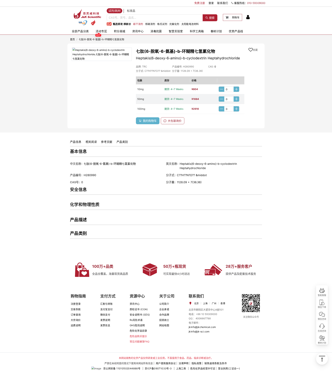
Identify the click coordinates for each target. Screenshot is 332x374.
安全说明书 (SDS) (140, 314)
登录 (211, 3)
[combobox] (155, 17)
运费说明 (76, 325)
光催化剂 (174, 23)
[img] (83, 23)
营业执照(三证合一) (229, 368)
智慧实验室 (176, 31)
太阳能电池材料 (190, 23)
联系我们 (222, 3)
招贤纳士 (164, 319)
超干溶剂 (138, 23)
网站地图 (164, 325)
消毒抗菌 (156, 31)
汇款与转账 (106, 303)
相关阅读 (91, 142)
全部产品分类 (80, 31)
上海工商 (181, 368)
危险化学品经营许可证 (202, 368)
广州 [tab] (214, 303)
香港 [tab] (222, 303)
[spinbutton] (228, 89)
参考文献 (106, 142)
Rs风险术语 (136, 319)
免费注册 (199, 3)
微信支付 (105, 314)
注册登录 (76, 303)
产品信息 (75, 142)
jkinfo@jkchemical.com (202, 327)
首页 (72, 39)
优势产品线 (236, 31)
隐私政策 (197, 363)
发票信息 (105, 325)
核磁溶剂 (150, 23)
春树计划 (216, 31)
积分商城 (119, 31)
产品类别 (122, 142)
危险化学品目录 (138, 330)
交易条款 (76, 309)
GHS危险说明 (137, 325)
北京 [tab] (196, 303)
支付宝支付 (106, 309)
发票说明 (105, 319)
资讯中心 (138, 31)
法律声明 (184, 363)
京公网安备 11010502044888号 (121, 368)
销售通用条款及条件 (215, 363)
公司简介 (164, 303)
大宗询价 (76, 319)
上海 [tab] (205, 303)
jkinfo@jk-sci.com (199, 331)
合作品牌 (164, 314)
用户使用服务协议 (166, 363)
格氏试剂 (162, 23)
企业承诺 (164, 309)
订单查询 (76, 314)
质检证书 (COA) (139, 309)
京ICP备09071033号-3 (158, 368)
